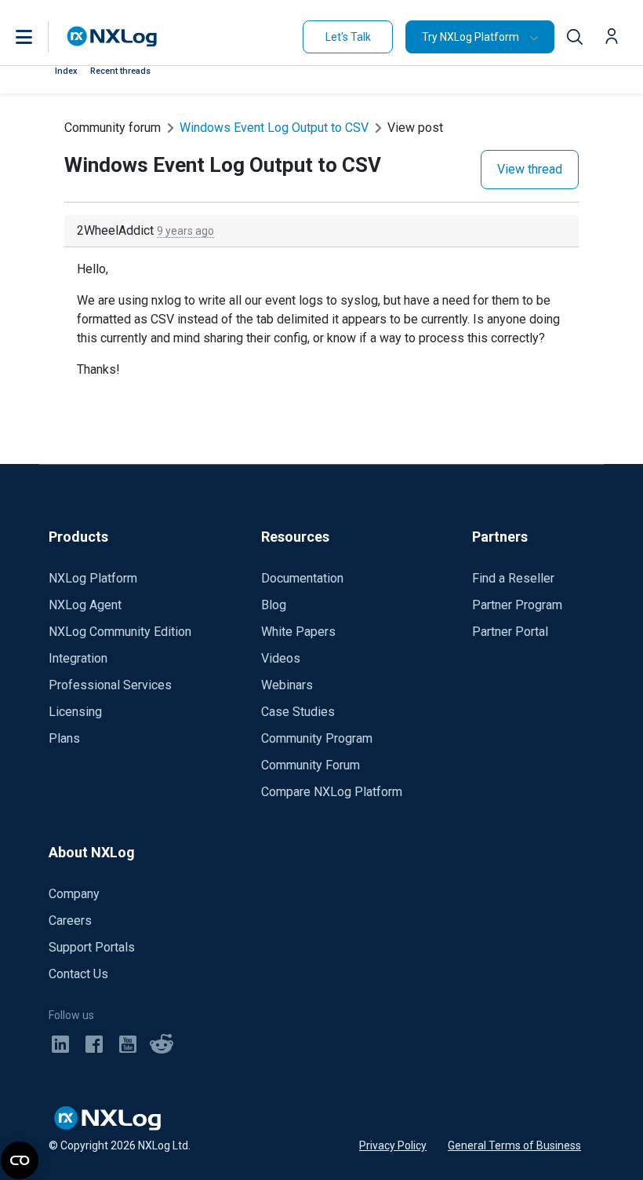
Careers (70, 920)
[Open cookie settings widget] (19, 1160)
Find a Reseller (513, 578)
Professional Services (110, 685)
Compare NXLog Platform (331, 791)
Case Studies (298, 711)
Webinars (287, 685)
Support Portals (92, 947)
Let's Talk (348, 37)
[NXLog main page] (112, 36)
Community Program (316, 738)
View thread (529, 169)
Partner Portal (510, 631)
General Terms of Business (514, 1145)
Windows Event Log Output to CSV (274, 127)
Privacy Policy (393, 1145)
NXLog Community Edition (120, 631)
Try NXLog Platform (470, 37)
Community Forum (310, 765)
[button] (40, 37)
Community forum (112, 127)
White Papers (298, 631)
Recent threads (120, 71)
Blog (273, 604)
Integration (78, 658)
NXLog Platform (93, 578)
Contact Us (78, 973)
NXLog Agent (85, 604)
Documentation (302, 578)
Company (74, 893)
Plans (64, 738)
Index (66, 71)
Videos (280, 658)
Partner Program (517, 604)
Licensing (75, 711)
